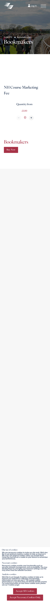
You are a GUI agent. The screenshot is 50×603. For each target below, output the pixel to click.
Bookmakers (24, 37)
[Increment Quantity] (31, 118)
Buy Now (11, 150)
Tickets (8, 37)
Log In (33, 6)
